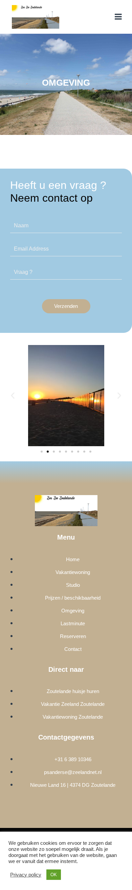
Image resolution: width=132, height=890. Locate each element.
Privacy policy (25, 875)
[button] (12, 395)
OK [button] (53, 874)
